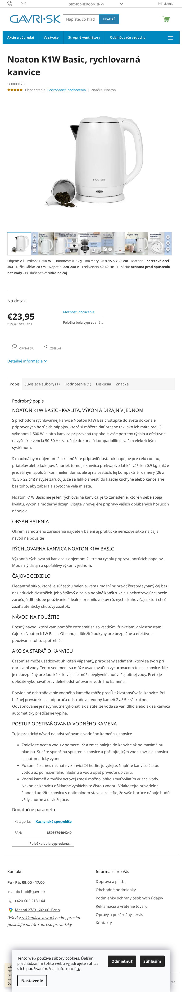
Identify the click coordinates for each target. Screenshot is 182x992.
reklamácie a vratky (38, 917)
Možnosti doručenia (79, 312)
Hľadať (109, 19)
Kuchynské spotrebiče (54, 821)
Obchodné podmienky (86, 4)
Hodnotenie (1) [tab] (77, 384)
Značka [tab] (122, 384)
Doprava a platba (111, 881)
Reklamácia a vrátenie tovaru (122, 906)
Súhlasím (152, 961)
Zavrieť (39, 343)
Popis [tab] (15, 384)
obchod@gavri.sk (30, 891)
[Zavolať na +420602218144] (14, 3)
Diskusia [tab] (103, 384)
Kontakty (104, 922)
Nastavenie (32, 980)
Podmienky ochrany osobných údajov (129, 898)
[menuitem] (21, 37)
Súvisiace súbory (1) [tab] (42, 384)
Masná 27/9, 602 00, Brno (37, 909)
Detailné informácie (25, 361)
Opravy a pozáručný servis (119, 914)
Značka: (103, 90)
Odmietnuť (121, 961)
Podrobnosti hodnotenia (66, 90)
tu (78, 968)
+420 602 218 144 (29, 900)
